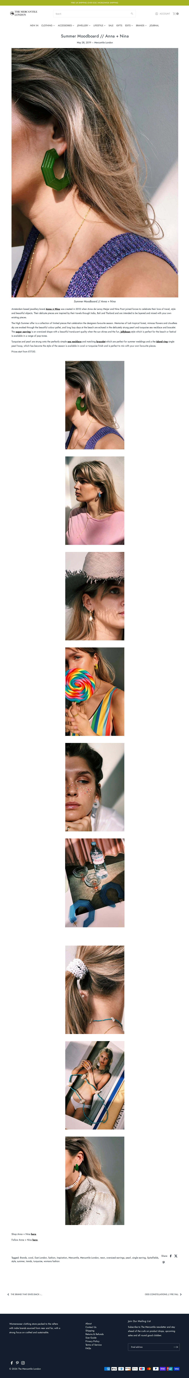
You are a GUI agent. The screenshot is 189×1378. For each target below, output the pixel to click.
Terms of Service (93, 1344)
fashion (51, 1257)
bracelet (100, 341)
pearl (128, 1257)
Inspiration (62, 1257)
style (14, 1261)
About (88, 1323)
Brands (23, 1257)
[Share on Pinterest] (163, 1262)
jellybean (125, 331)
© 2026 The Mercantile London (25, 1368)
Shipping (89, 1330)
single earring (139, 1257)
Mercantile (74, 1257)
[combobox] (94, 13)
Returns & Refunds (94, 1334)
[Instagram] (23, 1363)
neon (102, 1257)
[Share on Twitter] (176, 1256)
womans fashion (52, 1261)
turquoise (37, 1261)
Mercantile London (89, 1257)
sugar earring (23, 331)
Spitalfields (152, 1257)
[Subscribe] (176, 1347)
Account (165, 13)
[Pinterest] (17, 1363)
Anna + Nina (53, 309)
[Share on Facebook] (170, 1256)
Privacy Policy (92, 1341)
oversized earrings (115, 1257)
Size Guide (90, 1337)
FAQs (88, 1348)
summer (21, 1261)
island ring (162, 341)
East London (41, 1257)
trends (29, 1261)
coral (30, 1257)
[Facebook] (11, 1363)
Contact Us (90, 1327)
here (33, 1234)
